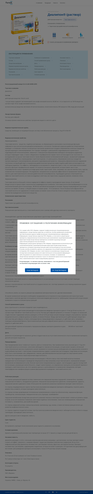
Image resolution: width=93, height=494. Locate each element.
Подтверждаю (32, 270)
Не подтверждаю (59, 270)
